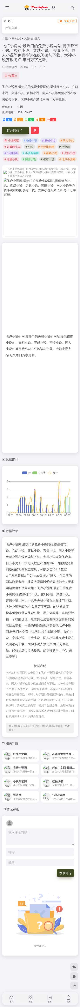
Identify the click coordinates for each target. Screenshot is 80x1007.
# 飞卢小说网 (67, 159)
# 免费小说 (30, 140)
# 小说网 (64, 147)
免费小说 (44, 336)
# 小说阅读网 (31, 153)
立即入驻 (69, 21)
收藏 (12, 75)
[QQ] (74, 976)
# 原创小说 (48, 140)
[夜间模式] (74, 985)
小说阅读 (28, 38)
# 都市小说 (47, 159)
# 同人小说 (67, 140)
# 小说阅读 (11, 153)
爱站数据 (17, 575)
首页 (7, 38)
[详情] (36, 755)
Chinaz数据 (38, 575)
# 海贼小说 (50, 153)
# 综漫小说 (11, 159)
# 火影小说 (68, 153)
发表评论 (65, 873)
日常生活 (16, 38)
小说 (15, 336)
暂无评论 (13, 809)
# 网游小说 (29, 159)
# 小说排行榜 (46, 147)
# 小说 (29, 147)
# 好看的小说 (12, 147)
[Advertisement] (40, 290)
